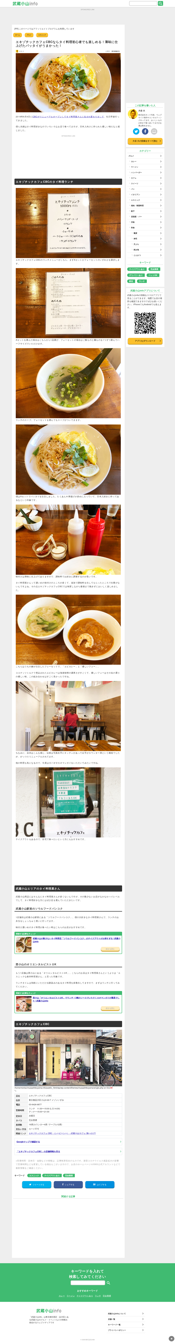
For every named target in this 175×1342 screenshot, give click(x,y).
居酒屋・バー (136, 216)
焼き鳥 (136, 249)
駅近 (131, 281)
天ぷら (136, 244)
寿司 (135, 238)
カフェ (133, 178)
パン (133, 189)
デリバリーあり (136, 275)
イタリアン (135, 194)
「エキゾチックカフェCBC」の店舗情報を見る (38, 1151)
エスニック (34, 1175)
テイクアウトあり (52, 1175)
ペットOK (153, 275)
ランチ (142, 281)
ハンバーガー (136, 172)
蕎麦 (135, 233)
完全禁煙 (69, 1175)
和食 (133, 227)
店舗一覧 (111, 1319)
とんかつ (137, 255)
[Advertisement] (87, 16)
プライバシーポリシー (117, 1330)
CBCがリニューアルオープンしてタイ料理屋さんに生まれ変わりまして (68, 116)
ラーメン (134, 167)
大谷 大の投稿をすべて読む (145, 140)
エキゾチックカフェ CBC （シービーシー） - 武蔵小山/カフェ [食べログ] (62, 1133)
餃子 (133, 211)
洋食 (133, 222)
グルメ (131, 156)
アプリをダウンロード (145, 340)
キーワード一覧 (114, 1324)
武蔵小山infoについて (117, 1313)
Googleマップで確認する (28, 1141)
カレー (133, 161)
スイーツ (134, 183)
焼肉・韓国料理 (137, 205)
